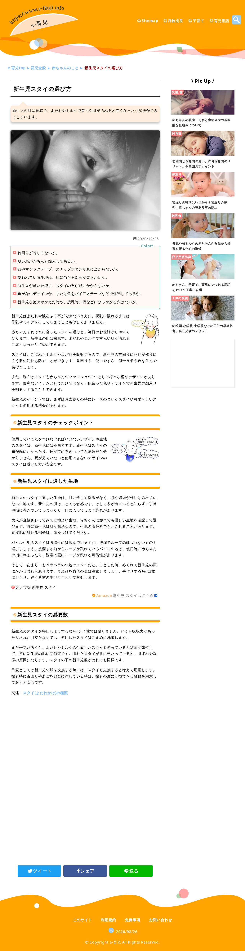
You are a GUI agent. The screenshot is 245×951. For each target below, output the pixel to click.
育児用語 (221, 20)
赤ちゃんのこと (65, 67)
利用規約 (108, 919)
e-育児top (17, 67)
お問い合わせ (160, 919)
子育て (198, 20)
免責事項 (132, 919)
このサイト (82, 919)
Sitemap (150, 20)
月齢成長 (175, 20)
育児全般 (38, 67)
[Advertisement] (85, 731)
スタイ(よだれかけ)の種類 (45, 692)
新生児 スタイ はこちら (125, 595)
